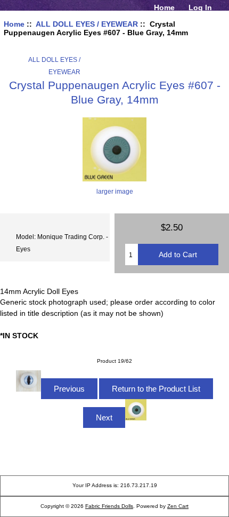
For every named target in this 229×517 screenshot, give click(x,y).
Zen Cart (178, 506)
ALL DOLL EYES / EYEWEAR (87, 24)
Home (164, 7)
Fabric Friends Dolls (109, 506)
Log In (200, 7)
